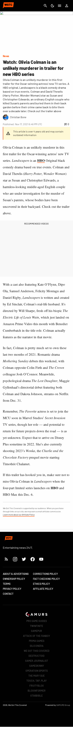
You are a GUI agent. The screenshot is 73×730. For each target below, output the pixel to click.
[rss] (6, 559)
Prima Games (36, 640)
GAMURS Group (63, 705)
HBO (41, 160)
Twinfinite (36, 625)
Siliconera (36, 645)
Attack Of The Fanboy (36, 635)
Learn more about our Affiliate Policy (19, 514)
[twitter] (23, 559)
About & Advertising (16, 573)
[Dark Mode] (52, 5)
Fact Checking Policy (46, 578)
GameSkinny (36, 665)
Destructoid (36, 655)
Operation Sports (37, 670)
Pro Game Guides (36, 620)
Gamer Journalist (36, 660)
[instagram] (15, 559)
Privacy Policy (12, 588)
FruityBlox (36, 685)
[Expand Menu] (59, 5)
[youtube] (41, 559)
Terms (6, 583)
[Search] (45, 5)
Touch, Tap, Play (36, 680)
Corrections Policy (45, 573)
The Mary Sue (36, 675)
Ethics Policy (41, 583)
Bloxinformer (37, 690)
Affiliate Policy (43, 588)
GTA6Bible (36, 695)
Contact (8, 593)
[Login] (66, 5)
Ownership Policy (14, 578)
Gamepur (36, 630)
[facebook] (32, 559)
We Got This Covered (36, 650)
